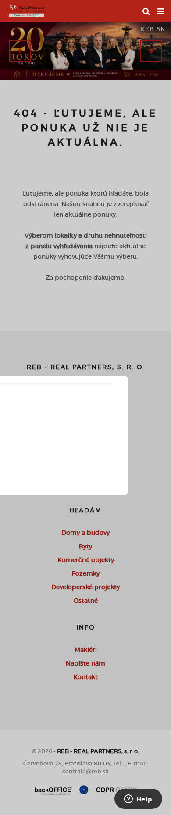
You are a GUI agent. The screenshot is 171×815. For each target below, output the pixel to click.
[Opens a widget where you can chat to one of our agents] (138, 800)
